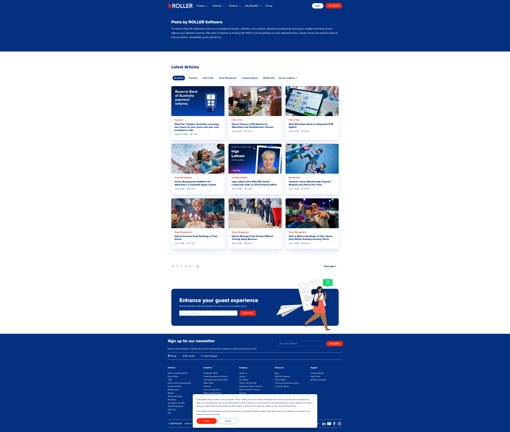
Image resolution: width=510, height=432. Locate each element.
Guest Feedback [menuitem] (174, 386)
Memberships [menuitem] (173, 389)
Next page (329, 266)
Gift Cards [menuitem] (172, 409)
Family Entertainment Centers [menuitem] (216, 376)
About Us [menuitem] (243, 373)
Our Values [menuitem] (243, 379)
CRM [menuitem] (170, 379)
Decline (228, 421)
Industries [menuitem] (208, 367)
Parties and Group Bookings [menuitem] (179, 383)
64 (197, 266)
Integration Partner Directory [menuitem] (251, 386)
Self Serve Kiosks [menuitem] (175, 396)
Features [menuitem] (171, 367)
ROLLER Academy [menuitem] (282, 376)
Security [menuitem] (242, 393)
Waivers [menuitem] (171, 393)
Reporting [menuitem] (172, 399)
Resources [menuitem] (279, 367)
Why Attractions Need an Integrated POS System (311, 125)
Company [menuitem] (243, 367)
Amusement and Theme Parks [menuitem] (216, 379)
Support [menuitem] (314, 367)
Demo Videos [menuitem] (280, 379)
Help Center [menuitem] (316, 376)
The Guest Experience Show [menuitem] (286, 383)
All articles (178, 78)
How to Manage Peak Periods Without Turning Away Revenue (252, 237)
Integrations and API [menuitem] (176, 403)
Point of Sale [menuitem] (173, 376)
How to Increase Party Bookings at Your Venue (196, 237)
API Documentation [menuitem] (318, 379)
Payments (179, 120)
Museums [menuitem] (208, 386)
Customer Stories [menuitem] (282, 386)
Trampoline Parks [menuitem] (211, 373)
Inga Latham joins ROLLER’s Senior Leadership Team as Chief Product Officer (254, 183)
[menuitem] (172, 356)
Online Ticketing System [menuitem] (178, 373)
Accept (207, 421)
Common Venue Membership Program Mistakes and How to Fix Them (310, 183)
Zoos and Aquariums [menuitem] (212, 389)
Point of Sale (237, 120)
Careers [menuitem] (242, 376)
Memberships (294, 177)
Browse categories (287, 78)
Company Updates (239, 177)
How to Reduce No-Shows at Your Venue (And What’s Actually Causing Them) (311, 237)
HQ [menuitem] (169, 413)
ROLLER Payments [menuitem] (175, 406)
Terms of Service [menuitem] (192, 423)
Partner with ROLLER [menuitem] (247, 383)
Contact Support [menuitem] (317, 373)
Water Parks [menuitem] (208, 383)
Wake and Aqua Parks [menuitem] (212, 393)
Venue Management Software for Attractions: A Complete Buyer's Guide (195, 183)
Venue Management (183, 177)
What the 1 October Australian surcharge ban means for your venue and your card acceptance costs (197, 127)
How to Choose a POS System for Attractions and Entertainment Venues (252, 125)
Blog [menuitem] (277, 373)
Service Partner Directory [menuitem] (249, 389)
